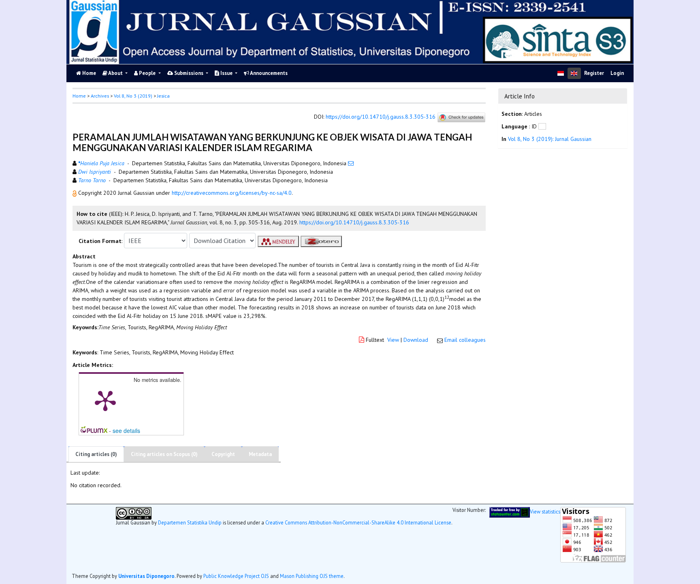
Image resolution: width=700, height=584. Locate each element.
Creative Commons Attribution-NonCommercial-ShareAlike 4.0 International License (358, 522)
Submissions (189, 73)
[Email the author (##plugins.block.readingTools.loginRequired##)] (351, 163)
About (115, 73)
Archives (100, 96)
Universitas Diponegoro (146, 576)
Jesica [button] (163, 96)
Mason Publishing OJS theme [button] (312, 576)
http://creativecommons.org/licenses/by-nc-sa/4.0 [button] (232, 192)
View (393, 339)
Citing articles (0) (96, 454)
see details (126, 430)
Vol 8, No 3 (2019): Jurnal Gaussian (549, 139)
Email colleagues (465, 339)
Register (594, 73)
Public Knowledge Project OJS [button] (236, 576)
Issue (226, 73)
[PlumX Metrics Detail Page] (105, 400)
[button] (75, 192)
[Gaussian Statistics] (509, 511)
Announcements (268, 73)
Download (415, 339)
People (147, 73)
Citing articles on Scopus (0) (164, 454)
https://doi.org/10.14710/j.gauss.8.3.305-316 (380, 117)
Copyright (223, 454)
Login (617, 73)
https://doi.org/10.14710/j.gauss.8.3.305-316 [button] (354, 222)
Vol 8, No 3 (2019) (133, 96)
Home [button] (79, 96)
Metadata (260, 454)
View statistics (545, 511)
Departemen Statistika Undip (190, 522)
